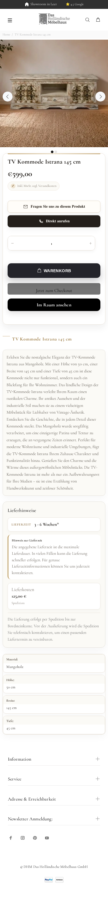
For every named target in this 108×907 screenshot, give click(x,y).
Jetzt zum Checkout (54, 290)
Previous (8, 97)
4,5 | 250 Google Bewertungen (68, 4)
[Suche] (88, 20)
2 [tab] (56, 152)
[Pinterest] (35, 838)
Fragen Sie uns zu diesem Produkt (58, 206)
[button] (10, 20)
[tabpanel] (54, 93)
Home (6, 34)
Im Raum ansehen (54, 305)
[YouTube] (47, 838)
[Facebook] (10, 838)
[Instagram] (23, 838)
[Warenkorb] (98, 20)
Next (100, 97)
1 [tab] (52, 152)
